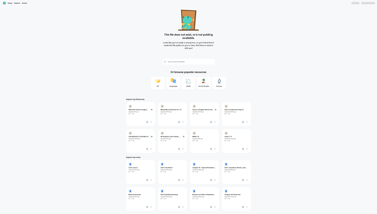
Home (10, 3)
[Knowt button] (147, 122)
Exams (24, 3)
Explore (17, 3)
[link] (140, 114)
